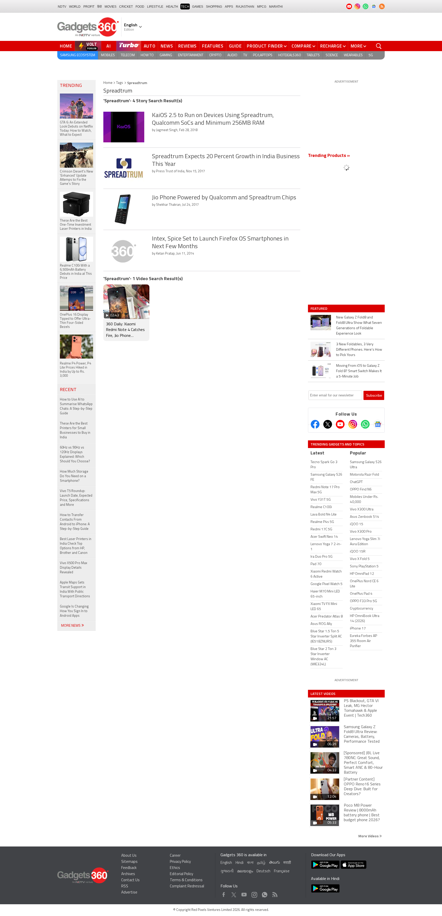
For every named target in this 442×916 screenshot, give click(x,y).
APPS (229, 6)
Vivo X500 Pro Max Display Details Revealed (73, 568)
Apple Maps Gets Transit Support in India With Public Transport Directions (75, 589)
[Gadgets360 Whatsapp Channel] (365, 424)
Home (66, 46)
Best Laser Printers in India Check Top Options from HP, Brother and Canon (75, 546)
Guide (235, 46)
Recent (68, 390)
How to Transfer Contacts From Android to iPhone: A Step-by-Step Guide (75, 522)
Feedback (129, 868)
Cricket (126, 6)
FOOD (140, 6)
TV (245, 55)
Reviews (187, 46)
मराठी (287, 863)
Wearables (353, 55)
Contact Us (130, 880)
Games (197, 6)
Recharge (331, 46)
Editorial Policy (181, 874)
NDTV (62, 6)
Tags (119, 83)
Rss (274, 893)
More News (71, 626)
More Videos (368, 836)
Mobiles (108, 55)
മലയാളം (245, 871)
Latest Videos (323, 693)
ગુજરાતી (227, 871)
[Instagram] (352, 424)
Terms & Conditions (186, 880)
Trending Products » (329, 156)
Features (213, 46)
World (75, 6)
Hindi (240, 863)
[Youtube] (340, 424)
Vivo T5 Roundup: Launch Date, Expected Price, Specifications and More (76, 498)
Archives (128, 874)
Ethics (175, 868)
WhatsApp (264, 893)
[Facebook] (315, 424)
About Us (129, 856)
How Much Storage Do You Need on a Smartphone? (74, 476)
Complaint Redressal (187, 886)
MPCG (261, 6)
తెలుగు (274, 863)
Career (175, 856)
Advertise (129, 893)
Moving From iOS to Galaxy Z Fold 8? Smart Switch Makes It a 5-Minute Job (359, 371)
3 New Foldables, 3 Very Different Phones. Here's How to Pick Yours (359, 349)
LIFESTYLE (155, 6)
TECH (185, 6)
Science (332, 55)
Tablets (313, 55)
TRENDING (71, 86)
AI (108, 46)
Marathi (276, 6)
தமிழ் (261, 863)
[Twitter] (327, 424)
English (226, 863)
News (167, 46)
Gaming (166, 55)
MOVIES (110, 6)
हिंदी (99, 6)
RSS (124, 886)
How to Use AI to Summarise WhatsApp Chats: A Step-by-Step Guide (76, 406)
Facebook (223, 893)
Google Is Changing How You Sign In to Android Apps (74, 611)
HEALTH (172, 6)
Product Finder (265, 46)
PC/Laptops (262, 55)
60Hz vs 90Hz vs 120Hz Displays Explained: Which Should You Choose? (75, 454)
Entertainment (190, 55)
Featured (319, 308)
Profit (88, 6)
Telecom (128, 55)
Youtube (244, 893)
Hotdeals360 (289, 55)
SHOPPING (214, 6)
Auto (150, 46)
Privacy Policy (180, 862)
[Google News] (377, 424)
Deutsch (263, 871)
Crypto (215, 55)
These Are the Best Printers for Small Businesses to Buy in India (75, 430)
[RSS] (382, 6)
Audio (232, 55)
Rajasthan (245, 6)
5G (371, 55)
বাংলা (250, 863)
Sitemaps (129, 862)
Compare (302, 46)
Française (282, 871)
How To (147, 55)
